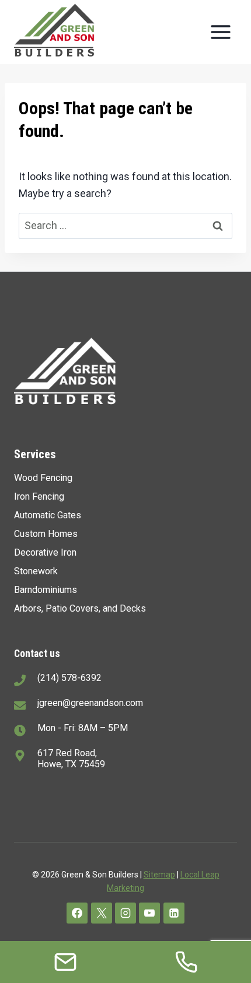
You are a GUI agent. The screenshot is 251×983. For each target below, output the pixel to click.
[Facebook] (77, 913)
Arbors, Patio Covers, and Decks (80, 608)
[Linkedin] (173, 913)
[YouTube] (149, 913)
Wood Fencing (43, 477)
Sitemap (159, 874)
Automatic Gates (47, 515)
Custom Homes (46, 533)
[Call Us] (186, 962)
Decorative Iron (45, 552)
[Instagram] (125, 913)
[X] (101, 913)
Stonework (36, 571)
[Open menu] (220, 32)
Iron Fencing (39, 496)
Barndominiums (45, 589)
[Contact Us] (65, 962)
